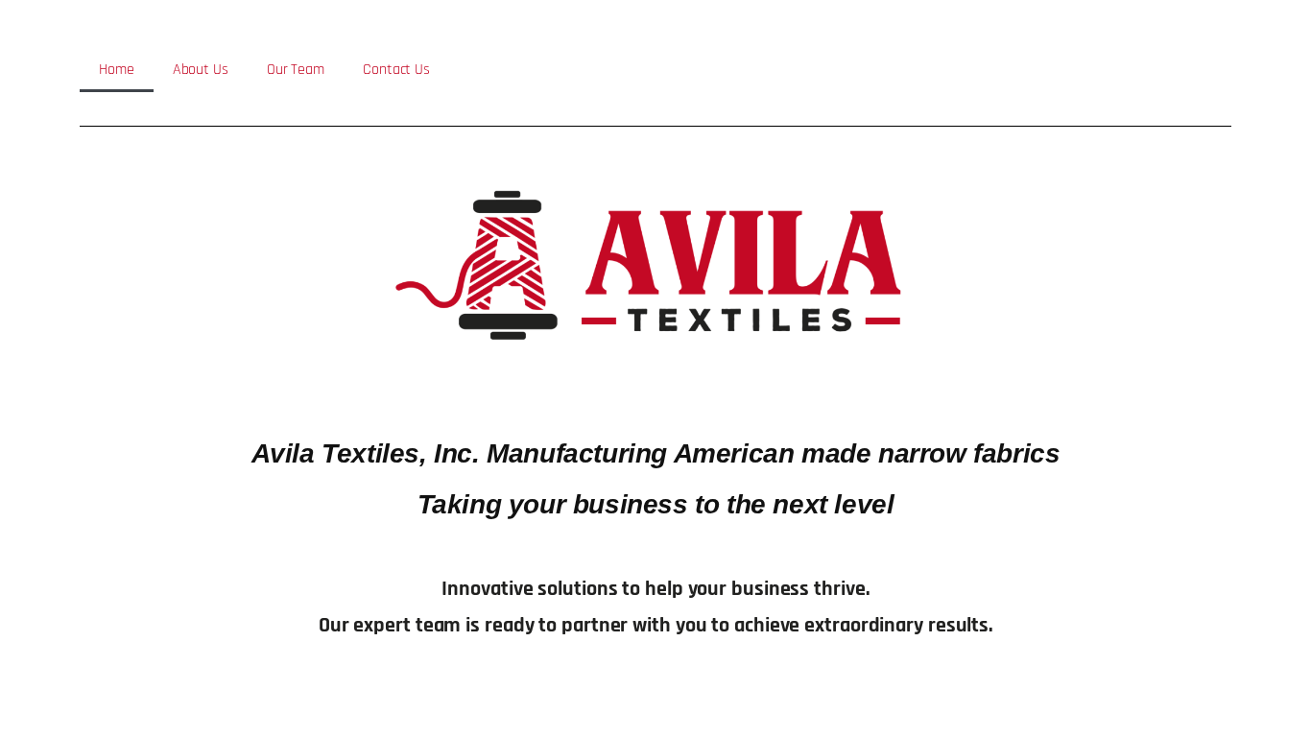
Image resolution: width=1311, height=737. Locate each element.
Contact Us (396, 69)
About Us (200, 69)
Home (116, 69)
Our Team (295, 69)
